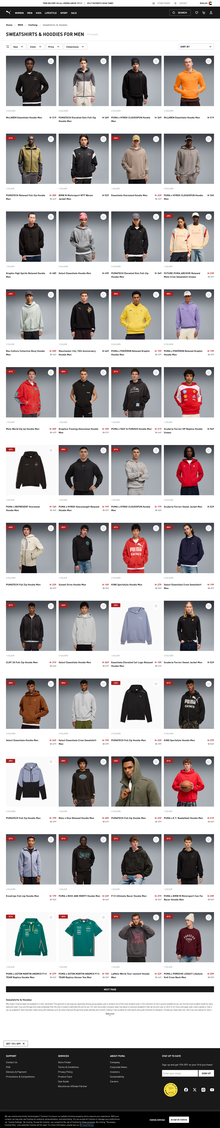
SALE (74, 12)
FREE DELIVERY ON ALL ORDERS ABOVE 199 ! (62, 3)
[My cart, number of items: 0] (204, 13)
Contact (183, 3)
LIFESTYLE (51, 12)
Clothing (32, 24)
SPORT (63, 12)
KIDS (38, 12)
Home (9, 24)
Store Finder (164, 3)
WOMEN (19, 12)
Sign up (206, 1073)
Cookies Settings (157, 1119)
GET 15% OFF (13, 1043)
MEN (29, 12)
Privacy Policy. (86, 1125)
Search (182, 12)
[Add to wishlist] (51, 61)
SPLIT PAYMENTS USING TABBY (100, 3)
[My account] (211, 13)
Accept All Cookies (179, 1119)
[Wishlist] (197, 13)
